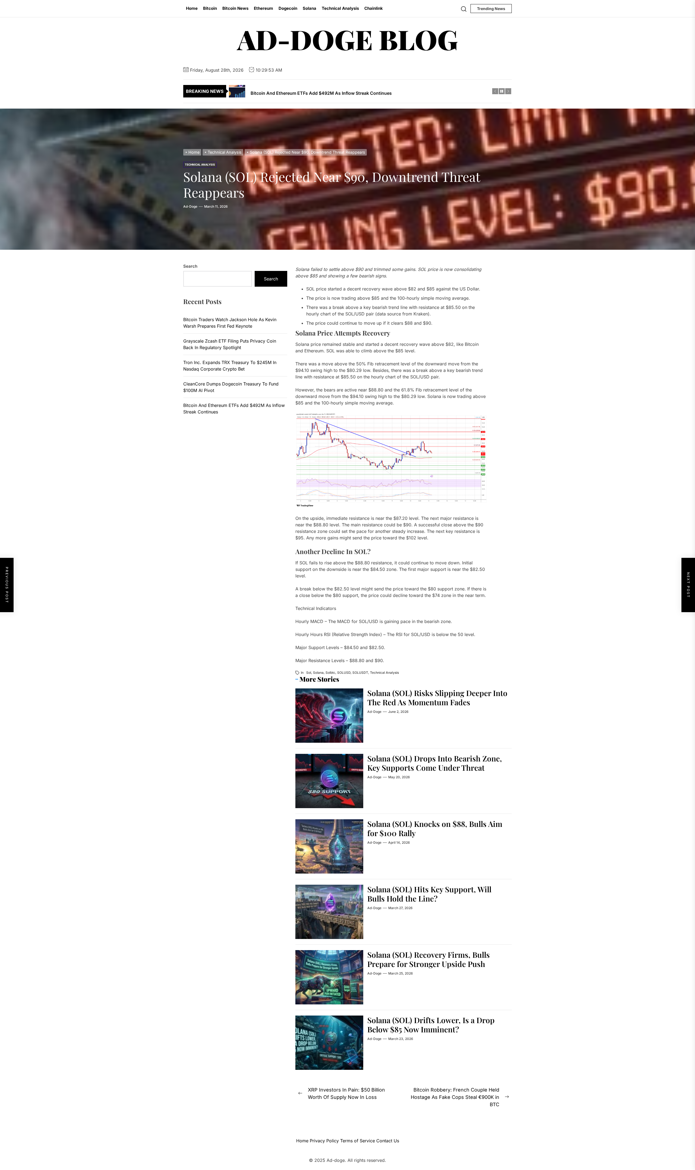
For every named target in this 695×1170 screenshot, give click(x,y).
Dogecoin (288, 8)
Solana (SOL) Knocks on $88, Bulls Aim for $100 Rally (434, 828)
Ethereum (263, 8)
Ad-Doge (190, 206)
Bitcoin (210, 8)
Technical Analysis (340, 8)
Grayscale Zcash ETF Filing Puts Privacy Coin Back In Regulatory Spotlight (229, 344)
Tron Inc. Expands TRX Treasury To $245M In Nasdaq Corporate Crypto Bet (229, 366)
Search (190, 266)
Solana (309, 8)
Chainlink (373, 8)
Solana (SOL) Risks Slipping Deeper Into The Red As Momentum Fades (437, 697)
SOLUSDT (360, 673)
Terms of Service (357, 1140)
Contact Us (387, 1140)
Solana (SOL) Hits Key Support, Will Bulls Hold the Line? (429, 893)
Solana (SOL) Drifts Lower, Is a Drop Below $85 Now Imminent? (431, 1024)
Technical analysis (384, 673)
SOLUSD (343, 673)
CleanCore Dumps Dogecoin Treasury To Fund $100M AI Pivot (231, 387)
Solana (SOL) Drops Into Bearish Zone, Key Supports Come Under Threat (434, 763)
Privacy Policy (324, 1140)
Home (192, 8)
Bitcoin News (235, 8)
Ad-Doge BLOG (347, 39)
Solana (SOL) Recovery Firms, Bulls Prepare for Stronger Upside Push (428, 959)
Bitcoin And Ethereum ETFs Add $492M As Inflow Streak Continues (234, 409)
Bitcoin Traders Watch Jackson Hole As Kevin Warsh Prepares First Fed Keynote (229, 323)
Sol (308, 673)
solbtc (330, 673)
